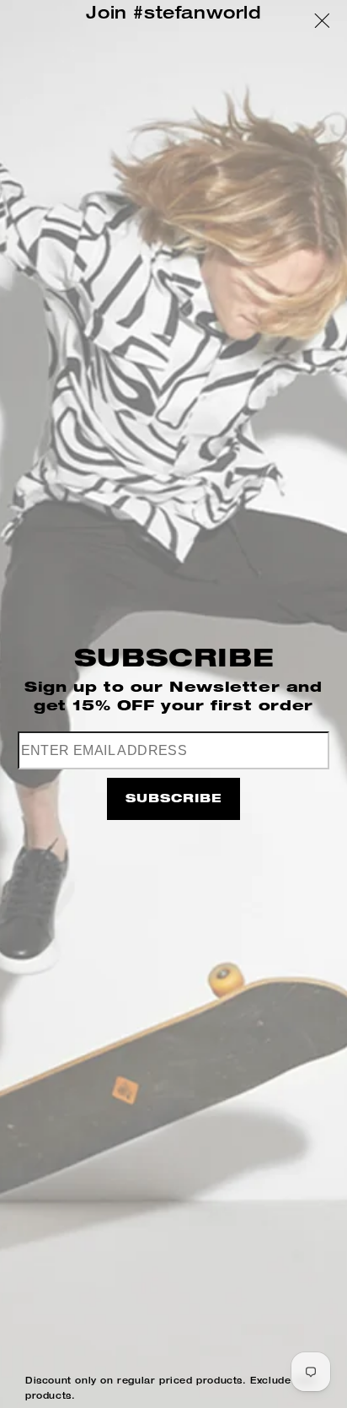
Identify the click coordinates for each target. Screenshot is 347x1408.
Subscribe (173, 800)
